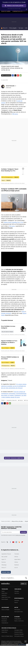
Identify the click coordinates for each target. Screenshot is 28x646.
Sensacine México (18, 632)
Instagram (16, 542)
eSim (26, 28)
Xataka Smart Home (6, 597)
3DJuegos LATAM (18, 630)
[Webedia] (5, 584)
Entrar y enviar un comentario (14, 458)
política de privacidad (20, 535)
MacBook (16, 564)
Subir (22, 583)
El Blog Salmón (17, 618)
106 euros (15, 114)
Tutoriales (16, 554)
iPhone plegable (13, 28)
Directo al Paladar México (7, 636)
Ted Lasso (21, 28)
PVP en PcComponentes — (10, 177)
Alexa (23, 311)
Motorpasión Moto (18, 611)
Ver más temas (6, 572)
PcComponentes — (8, 365)
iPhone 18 (5, 28)
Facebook (13, 75)
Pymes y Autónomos (19, 620)
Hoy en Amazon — (8, 347)
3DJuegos (16, 591)
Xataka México (5, 630)
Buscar (26, 578)
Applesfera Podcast (6, 554)
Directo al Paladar (5, 609)
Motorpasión (17, 609)
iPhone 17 (4, 567)
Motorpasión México (19, 636)
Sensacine (16, 600)
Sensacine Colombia (18, 634)
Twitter (15, 75)
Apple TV (4, 559)
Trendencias (4, 618)
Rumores (4, 562)
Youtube (13, 542)
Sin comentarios (7, 75)
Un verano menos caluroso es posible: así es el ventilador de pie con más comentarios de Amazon (13, 386)
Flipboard (18, 75)
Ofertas (21, 400)
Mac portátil (4, 556)
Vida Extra (16, 593)
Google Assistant (6, 313)
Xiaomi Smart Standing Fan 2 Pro (13, 222)
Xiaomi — (6, 180)
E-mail (21, 75)
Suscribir (23, 532)
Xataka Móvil (4, 593)
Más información (22, 644)
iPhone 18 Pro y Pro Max (17, 521)
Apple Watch (17, 559)
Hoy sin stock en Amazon (7, 331)
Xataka (3, 591)
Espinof (16, 602)
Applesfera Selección (12, 400)
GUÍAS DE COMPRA (5, 11)
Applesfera (4, 595)
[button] (10, 86)
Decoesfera (4, 620)
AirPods (16, 556)
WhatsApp (4, 564)
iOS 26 (16, 567)
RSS (19, 542)
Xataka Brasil (4, 632)
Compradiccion (5, 622)
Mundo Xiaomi (5, 599)
